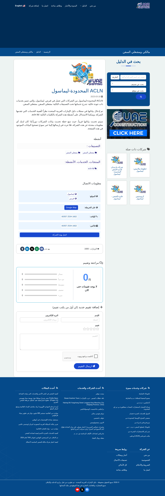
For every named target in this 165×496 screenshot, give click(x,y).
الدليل (84, 6)
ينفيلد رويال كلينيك (98, 438)
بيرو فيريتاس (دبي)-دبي (142, 422)
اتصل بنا (45, 6)
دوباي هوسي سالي (97, 414)
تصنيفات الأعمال (120, 460)
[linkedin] (27, 249)
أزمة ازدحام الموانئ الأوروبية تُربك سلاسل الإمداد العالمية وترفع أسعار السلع (37, 408)
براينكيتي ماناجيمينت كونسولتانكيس (92, 409)
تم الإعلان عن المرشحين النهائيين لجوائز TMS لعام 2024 (39, 437)
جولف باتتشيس (99, 418)
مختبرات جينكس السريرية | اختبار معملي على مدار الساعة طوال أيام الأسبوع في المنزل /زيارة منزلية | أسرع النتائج (82, 428)
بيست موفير (100, 394)
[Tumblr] (22, 249)
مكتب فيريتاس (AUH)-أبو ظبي (140, 436)
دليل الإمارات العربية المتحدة (86, 482)
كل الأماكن (122, 465)
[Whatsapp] (37, 249)
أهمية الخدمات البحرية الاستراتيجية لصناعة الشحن (41, 433)
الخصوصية (146, 460)
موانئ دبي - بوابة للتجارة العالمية (47, 429)
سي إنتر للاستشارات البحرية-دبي (139, 431)
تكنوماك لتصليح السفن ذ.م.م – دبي (138, 427)
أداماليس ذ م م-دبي (143, 403)
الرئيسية (47, 52)
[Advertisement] (82, 30)
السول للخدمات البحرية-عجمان (139, 414)
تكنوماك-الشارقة (144, 394)
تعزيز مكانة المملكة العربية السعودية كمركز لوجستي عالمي (38, 424)
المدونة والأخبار (71, 6)
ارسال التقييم (85, 366)
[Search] (141, 96)
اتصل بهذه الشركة (59, 235)
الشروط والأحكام (143, 465)
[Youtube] (77, 490)
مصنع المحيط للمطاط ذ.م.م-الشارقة (138, 398)
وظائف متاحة (56, 6)
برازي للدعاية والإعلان (53, 482)
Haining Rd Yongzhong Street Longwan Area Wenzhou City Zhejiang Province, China (83, 404)
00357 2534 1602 (69, 217)
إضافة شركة (34, 6)
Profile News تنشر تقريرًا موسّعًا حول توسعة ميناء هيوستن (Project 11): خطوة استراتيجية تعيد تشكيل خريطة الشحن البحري (38, 400)
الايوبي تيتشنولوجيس (97, 422)
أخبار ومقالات (121, 455)
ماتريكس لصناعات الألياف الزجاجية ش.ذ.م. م (89, 433)
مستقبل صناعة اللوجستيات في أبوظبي (45, 420)
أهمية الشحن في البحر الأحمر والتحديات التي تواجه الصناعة (38, 394)
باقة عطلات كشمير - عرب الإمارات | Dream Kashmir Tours (84, 398)
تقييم (97, 325)
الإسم (97, 315)
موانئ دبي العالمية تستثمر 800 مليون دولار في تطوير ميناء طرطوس (38, 414)
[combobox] (128, 83)
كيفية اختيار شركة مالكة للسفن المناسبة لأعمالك (42, 442)
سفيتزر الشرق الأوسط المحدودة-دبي (137, 418)
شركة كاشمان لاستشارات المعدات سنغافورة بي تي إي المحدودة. (131, 408)
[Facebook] (41, 249)
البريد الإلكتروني (51, 315)
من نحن (93, 6)
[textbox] (128, 84)
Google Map (71, 207)
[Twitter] (32, 249)
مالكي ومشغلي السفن (24, 52)
